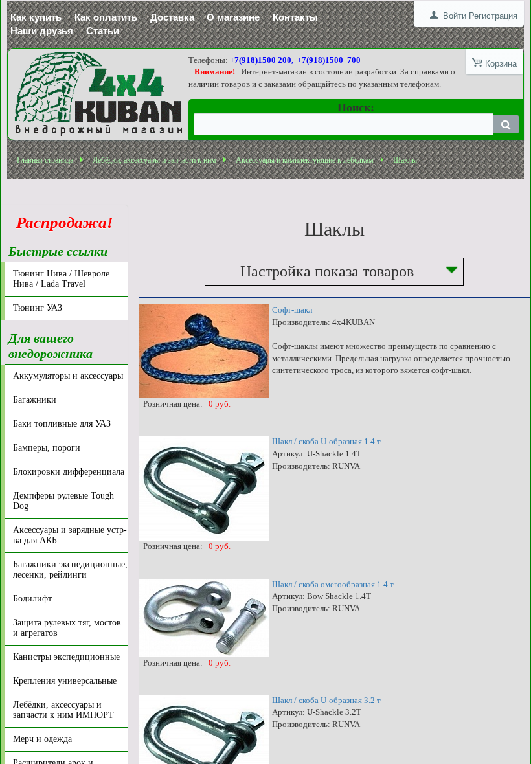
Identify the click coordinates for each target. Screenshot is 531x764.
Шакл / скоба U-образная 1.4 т (326, 441)
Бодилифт (32, 598)
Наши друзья (41, 30)
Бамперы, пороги (46, 448)
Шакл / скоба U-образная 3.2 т (326, 700)
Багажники (34, 400)
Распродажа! (60, 222)
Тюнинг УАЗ (37, 308)
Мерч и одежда (42, 739)
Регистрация (493, 16)
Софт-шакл (292, 310)
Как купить (36, 17)
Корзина (501, 64)
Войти (454, 16)
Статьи (102, 30)
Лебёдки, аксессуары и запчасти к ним (154, 159)
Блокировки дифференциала (68, 472)
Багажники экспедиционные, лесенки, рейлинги (70, 569)
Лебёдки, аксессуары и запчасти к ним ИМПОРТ (63, 710)
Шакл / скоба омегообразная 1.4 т (333, 584)
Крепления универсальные (65, 681)
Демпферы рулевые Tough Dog (63, 501)
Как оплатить (105, 17)
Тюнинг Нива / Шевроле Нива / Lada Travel (61, 279)
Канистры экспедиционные (66, 657)
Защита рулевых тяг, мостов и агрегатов (67, 628)
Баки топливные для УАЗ (62, 424)
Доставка (172, 17)
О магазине (233, 17)
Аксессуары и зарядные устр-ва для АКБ (70, 535)
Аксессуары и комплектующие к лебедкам (305, 159)
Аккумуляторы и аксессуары (68, 376)
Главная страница (45, 159)
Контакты (295, 17)
